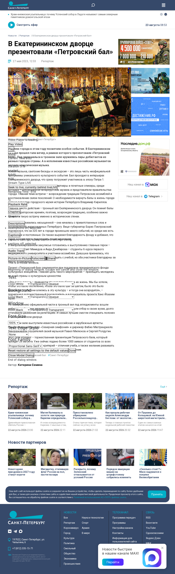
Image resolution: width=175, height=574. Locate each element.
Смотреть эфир (27, 24)
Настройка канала (122, 528)
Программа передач (124, 517)
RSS (148, 517)
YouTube (151, 528)
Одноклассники (155, 533)
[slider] (69, 174)
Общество (69, 553)
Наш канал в (136, 184)
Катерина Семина (30, 364)
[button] (165, 14)
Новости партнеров (27, 442)
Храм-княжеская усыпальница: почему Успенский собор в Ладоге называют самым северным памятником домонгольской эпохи (64, 15)
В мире (86, 533)
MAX (148, 543)
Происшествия (72, 563)
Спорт (85, 522)
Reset (38, 350)
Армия (85, 528)
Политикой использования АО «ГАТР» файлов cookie (100, 497)
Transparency (39, 284)
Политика (69, 543)
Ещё (162, 386)
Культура (69, 538)
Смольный (70, 548)
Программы (119, 522)
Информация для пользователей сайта (124, 540)
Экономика (70, 558)
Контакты (117, 533)
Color (11, 284)
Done (72, 350)
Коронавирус (71, 528)
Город (67, 533)
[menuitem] (69, 239)
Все (66, 517)
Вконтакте (152, 522)
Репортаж (47, 61)
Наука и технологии (93, 517)
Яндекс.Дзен (153, 538)
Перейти (112, 562)
